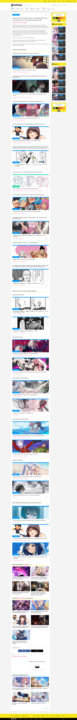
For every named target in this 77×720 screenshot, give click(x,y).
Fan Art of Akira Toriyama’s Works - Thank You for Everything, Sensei (26, 211)
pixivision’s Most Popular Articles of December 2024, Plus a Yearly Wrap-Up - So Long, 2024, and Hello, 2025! (33, 11)
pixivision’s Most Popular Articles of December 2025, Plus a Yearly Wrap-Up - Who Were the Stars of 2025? (39, 593)
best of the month (16, 22)
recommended (24, 22)
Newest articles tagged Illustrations (20, 675)
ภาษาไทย (62, 1)
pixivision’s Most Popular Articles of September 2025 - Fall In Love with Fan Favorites (20, 642)
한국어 (59, 1)
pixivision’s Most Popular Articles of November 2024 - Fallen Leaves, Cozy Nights (29, 520)
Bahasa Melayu (68, 1)
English (45, 1)
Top (11, 11)
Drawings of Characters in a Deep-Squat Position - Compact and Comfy (27, 476)
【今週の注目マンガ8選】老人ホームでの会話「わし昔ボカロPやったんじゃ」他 (28, 283)
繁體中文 (54, 1)
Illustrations (14, 11)
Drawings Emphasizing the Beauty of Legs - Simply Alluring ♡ (25, 394)
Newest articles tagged (21, 564)
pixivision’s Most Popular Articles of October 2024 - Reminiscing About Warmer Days (30, 538)
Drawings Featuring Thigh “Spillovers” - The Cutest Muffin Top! (25, 353)
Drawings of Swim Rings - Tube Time (38, 703)
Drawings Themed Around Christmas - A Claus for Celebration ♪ (25, 454)
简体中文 (49, 1)
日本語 (74, 1)
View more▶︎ (45, 708)
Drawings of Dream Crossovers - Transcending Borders (24, 259)
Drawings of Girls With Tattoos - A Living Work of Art (23, 413)
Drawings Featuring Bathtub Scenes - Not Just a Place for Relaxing (26, 495)
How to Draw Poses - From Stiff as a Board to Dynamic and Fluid (26, 188)
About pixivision (17, 715)
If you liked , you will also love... (23, 598)
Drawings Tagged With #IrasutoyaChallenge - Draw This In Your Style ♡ (27, 140)
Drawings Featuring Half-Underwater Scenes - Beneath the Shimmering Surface (29, 435)
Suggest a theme (25, 715)
